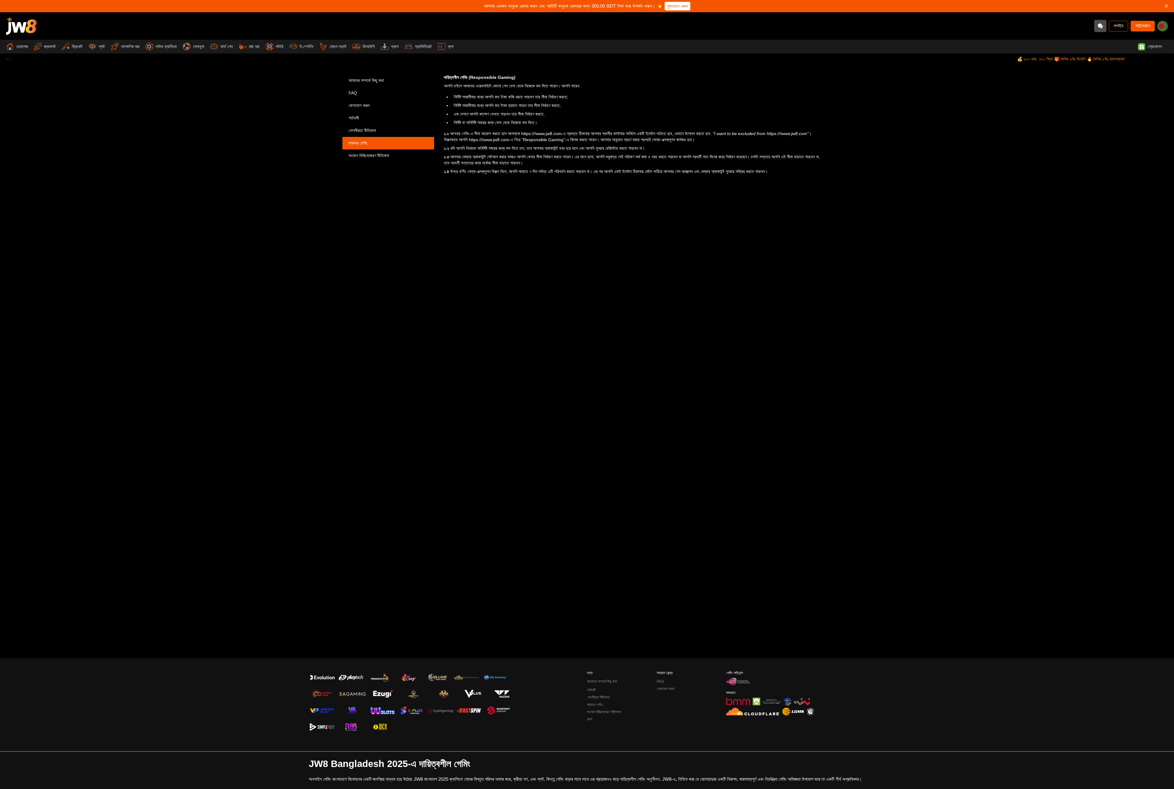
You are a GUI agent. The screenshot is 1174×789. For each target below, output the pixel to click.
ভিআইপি (369, 46)
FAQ (353, 92)
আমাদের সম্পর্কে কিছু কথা (366, 80)
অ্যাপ (395, 46)
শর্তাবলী (354, 118)
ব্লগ (451, 46)
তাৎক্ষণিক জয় (130, 46)
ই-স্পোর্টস (306, 46)
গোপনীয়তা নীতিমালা (362, 130)
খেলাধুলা (198, 46)
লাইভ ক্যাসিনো (166, 46)
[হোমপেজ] (21, 26)
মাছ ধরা (254, 46)
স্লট (102, 46)
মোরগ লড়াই (338, 46)
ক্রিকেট (77, 46)
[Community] (1100, 26)
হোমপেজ (22, 46)
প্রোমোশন (1155, 46)
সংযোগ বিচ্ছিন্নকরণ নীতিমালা (369, 155)
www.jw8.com (794, 133)
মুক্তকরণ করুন (677, 6)
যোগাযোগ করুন (359, 105)
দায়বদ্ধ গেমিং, (358, 143)
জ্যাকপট (50, 46)
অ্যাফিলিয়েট (423, 46)
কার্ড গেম (226, 46)
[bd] (1162, 26)
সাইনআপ (1142, 25)
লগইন (1118, 25)
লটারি (279, 46)
